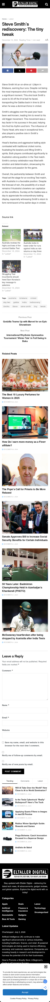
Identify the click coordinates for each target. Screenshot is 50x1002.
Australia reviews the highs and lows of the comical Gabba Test (11, 245)
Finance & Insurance (23, 909)
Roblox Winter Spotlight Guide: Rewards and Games (30, 825)
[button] (45, 966)
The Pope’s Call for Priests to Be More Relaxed (23, 490)
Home (4, 19)
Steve (15, 306)
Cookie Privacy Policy (18, 998)
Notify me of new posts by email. (17, 764)
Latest (11, 19)
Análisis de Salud (23, 847)
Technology (40, 908)
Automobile (7, 915)
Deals (21, 903)
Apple (5, 903)
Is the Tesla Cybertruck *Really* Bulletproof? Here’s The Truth (30, 801)
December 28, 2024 (10, 402)
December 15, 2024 (10, 40)
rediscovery (35, 302)
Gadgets (22, 915)
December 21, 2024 (10, 497)
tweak (43, 306)
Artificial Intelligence (7, 909)
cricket (33, 298)
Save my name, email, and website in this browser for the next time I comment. (24, 744)
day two (6, 302)
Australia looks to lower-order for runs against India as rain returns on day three (33, 246)
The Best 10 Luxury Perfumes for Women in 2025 (21, 396)
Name (5, 705)
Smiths (6, 306)
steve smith (26, 306)
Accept (25, 992)
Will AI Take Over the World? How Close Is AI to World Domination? (31, 789)
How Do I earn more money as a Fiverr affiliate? (24, 443)
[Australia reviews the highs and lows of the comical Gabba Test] (11, 235)
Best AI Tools (8, 919)
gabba (16, 302)
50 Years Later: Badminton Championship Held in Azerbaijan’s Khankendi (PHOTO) (22, 587)
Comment (7, 670)
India (24, 302)
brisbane (23, 298)
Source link (7, 217)
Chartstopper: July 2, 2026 (13, 932)
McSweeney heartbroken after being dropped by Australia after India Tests (23, 636)
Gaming (22, 919)
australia (12, 298)
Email (5, 717)
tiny (35, 306)
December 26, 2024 (10, 449)
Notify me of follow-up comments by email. (22, 755)
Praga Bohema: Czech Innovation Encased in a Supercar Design (31, 837)
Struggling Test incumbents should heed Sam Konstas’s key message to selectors (11, 279)
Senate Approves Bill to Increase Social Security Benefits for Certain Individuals (25, 538)
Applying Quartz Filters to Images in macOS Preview (31, 813)
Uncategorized (41, 912)
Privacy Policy (33, 998)
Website (6, 730)
